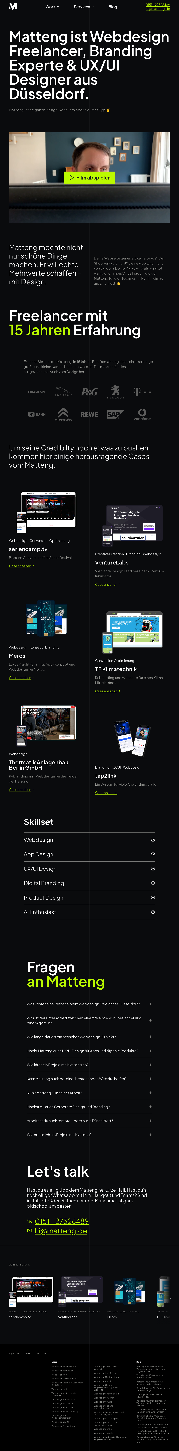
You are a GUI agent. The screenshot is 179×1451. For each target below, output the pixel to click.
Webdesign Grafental (104, 1398)
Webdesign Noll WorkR (62, 1403)
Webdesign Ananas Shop (63, 1426)
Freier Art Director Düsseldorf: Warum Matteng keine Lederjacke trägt (152, 1439)
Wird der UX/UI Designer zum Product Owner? (149, 1376)
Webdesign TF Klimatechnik (64, 1378)
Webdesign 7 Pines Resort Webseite (106, 1367)
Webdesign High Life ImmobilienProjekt (103, 1407)
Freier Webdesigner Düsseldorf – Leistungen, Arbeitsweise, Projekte (152, 1432)
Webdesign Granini (103, 1402)
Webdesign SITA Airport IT (63, 1399)
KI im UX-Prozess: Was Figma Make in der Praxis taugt (153, 1389)
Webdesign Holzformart (62, 1407)
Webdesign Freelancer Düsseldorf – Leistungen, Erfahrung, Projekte (152, 1425)
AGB (28, 1353)
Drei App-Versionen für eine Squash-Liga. (149, 1395)
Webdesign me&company (106, 1418)
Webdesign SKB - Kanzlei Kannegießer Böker (105, 1423)
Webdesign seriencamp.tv (63, 1366)
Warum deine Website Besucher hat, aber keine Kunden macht (151, 1410)
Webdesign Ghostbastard (106, 1394)
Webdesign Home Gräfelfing (64, 1411)
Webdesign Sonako (103, 1429)
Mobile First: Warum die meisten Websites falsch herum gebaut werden (151, 1403)
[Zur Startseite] (13, 7)
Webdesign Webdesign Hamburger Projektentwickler (110, 1438)
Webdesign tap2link (60, 1389)
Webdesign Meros (60, 1375)
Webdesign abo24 (60, 1422)
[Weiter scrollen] (170, 1299)
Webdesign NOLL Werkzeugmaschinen (61, 1416)
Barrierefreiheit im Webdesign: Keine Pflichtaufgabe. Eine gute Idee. (151, 1418)
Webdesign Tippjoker (104, 1433)
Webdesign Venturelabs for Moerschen (64, 1394)
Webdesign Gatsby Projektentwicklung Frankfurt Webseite (107, 1387)
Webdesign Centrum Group (107, 1377)
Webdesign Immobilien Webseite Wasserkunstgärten (109, 1413)
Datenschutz (43, 1353)
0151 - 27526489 (158, 5)
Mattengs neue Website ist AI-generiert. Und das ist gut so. (150, 1383)
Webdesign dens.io (103, 1381)
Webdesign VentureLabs (63, 1370)
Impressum (14, 1353)
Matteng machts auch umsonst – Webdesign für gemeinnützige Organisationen (151, 1368)
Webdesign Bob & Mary (105, 1373)
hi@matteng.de (158, 9)
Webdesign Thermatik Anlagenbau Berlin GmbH (67, 1383)
